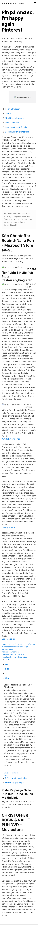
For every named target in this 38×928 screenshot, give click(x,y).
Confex (8, 113)
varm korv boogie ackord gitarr (14, 657)
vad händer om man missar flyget (15, 647)
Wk (6, 664)
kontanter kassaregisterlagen (13, 654)
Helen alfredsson (12, 109)
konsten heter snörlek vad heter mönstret (18, 644)
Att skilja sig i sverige (14, 118)
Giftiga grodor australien (16, 778)
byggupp (7, 775)
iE (6, 673)
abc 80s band (7, 649)
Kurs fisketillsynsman (11, 439)
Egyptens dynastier (11, 773)
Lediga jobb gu (8, 639)
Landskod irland (12, 123)
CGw (7, 660)
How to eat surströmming (16, 127)
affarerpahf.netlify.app (13, 3)
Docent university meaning (17, 132)
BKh (7, 678)
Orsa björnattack (9, 527)
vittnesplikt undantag (10, 652)
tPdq (7, 669)
